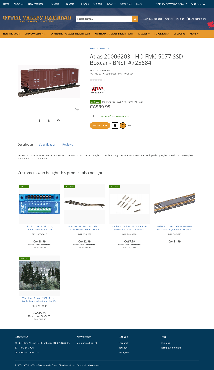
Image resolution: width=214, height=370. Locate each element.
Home (92, 48)
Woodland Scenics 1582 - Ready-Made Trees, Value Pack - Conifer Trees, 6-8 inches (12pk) (39, 301)
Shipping (165, 342)
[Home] (37, 19)
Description (25, 144)
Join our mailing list (87, 342)
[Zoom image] (77, 110)
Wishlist (180, 18)
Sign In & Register (153, 18)
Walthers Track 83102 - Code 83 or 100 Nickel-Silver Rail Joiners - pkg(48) (129, 229)
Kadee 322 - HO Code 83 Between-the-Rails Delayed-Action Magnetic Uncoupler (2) (175, 229)
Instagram (124, 352)
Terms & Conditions (171, 347)
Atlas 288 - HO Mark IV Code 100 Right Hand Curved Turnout (84, 228)
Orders (169, 18)
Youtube (123, 347)
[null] (39, 120)
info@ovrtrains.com (28, 352)
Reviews (67, 144)
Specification (47, 144)
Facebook (123, 342)
